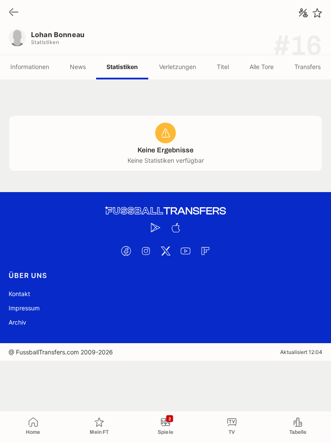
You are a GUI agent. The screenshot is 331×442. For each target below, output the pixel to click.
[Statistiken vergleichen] (303, 13)
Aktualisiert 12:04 (301, 352)
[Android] (155, 227)
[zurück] (14, 13)
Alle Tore (262, 66)
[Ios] (175, 227)
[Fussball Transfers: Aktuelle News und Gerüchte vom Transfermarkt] (165, 211)
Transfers (307, 66)
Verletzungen (177, 66)
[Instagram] (145, 250)
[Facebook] (125, 250)
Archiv (17, 322)
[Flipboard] (205, 250)
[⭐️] (317, 13)
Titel (223, 66)
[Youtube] (185, 250)
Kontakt (19, 293)
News (78, 66)
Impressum (24, 308)
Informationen (29, 66)
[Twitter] (165, 250)
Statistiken (122, 66)
